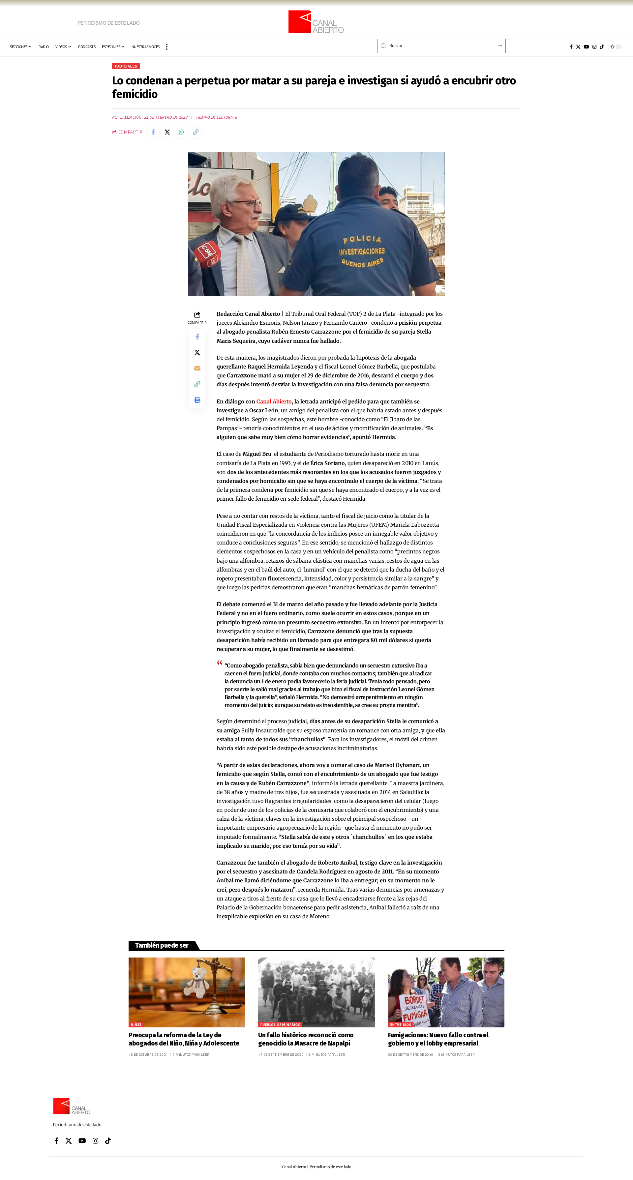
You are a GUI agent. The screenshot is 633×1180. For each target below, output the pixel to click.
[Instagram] (594, 47)
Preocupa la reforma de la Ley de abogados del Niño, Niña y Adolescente (184, 1039)
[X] (578, 47)
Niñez (136, 1024)
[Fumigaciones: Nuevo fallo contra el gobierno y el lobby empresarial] (446, 992)
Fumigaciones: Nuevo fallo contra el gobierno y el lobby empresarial (438, 1039)
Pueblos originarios (280, 1024)
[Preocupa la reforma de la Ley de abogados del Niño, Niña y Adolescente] (187, 992)
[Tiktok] (601, 47)
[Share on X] (167, 132)
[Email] (197, 368)
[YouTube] (586, 47)
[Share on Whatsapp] (181, 132)
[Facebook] (571, 47)
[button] (167, 47)
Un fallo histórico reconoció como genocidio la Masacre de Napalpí (306, 1039)
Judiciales (126, 66)
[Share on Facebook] (153, 132)
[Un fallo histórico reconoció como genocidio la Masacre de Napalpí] (316, 992)
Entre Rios (400, 1024)
